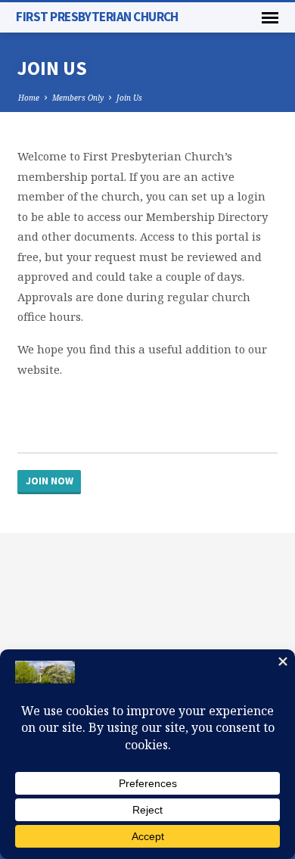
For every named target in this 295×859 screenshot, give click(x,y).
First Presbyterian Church (97, 16)
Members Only (78, 97)
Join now (49, 481)
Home (28, 97)
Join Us (129, 97)
